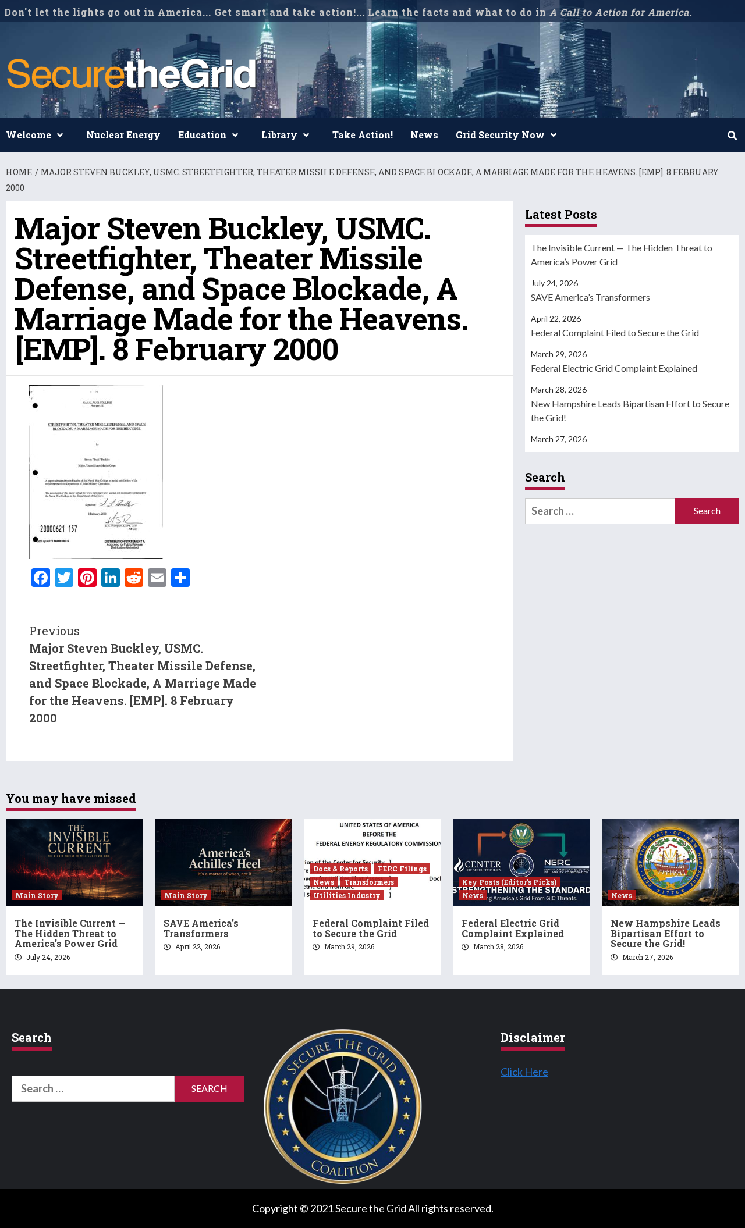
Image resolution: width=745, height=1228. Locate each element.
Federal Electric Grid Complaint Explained (614, 367)
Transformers (369, 882)
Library (279, 135)
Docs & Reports (340, 868)
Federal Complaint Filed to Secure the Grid (615, 332)
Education (202, 135)
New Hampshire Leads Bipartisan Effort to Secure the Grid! (630, 410)
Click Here (524, 1071)
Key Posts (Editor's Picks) (509, 882)
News (424, 135)
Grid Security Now (500, 135)
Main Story (37, 895)
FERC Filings (402, 868)
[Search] (732, 135)
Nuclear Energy (123, 135)
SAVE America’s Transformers (590, 296)
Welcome (28, 135)
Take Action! (362, 135)
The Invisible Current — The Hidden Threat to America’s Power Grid (621, 254)
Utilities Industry (347, 895)
